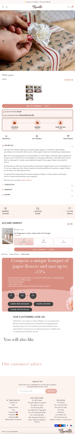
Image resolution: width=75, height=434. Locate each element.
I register (51, 391)
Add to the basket (37, 106)
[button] (7, 7)
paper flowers (26, 180)
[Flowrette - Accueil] (37, 7)
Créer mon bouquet (20, 304)
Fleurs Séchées (43, 304)
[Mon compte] (68, 7)
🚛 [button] (4, 111)
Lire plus (17, 235)
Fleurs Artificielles (20, 309)
